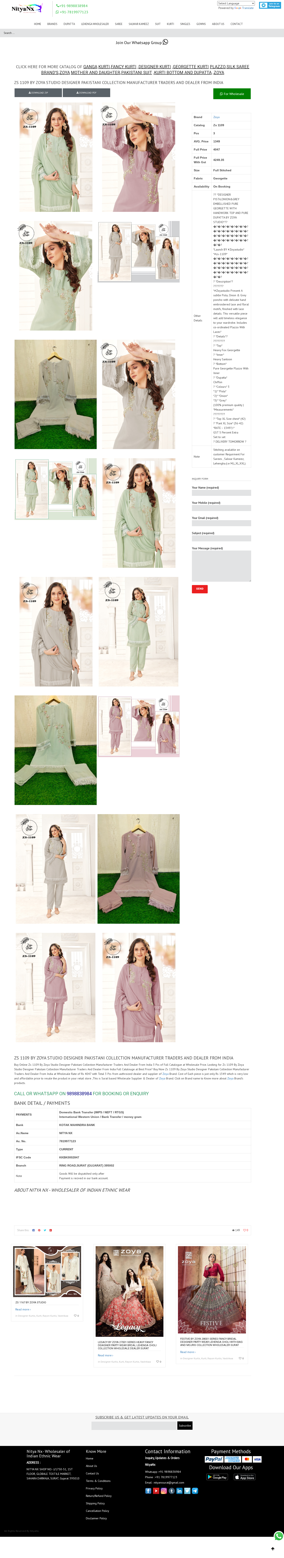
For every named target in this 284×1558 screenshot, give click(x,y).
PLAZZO (218, 66)
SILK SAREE (238, 66)
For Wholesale (233, 94)
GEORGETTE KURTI (191, 66)
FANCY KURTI (123, 66)
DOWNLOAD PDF (87, 92)
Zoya (216, 117)
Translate (248, 8)
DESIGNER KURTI (154, 66)
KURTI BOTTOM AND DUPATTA (183, 72)
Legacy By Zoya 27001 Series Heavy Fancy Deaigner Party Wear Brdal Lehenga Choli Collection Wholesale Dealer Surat (127, 1345)
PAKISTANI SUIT (136, 72)
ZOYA (64, 72)
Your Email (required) (205, 518)
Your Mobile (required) (206, 503)
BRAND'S (49, 72)
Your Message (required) (207, 548)
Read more (22, 1309)
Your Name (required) (205, 487)
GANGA (90, 66)
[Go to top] (273, 1549)
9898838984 (79, 1093)
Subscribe (185, 1425)
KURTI (104, 66)
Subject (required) (203, 533)
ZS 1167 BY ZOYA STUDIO (30, 1302)
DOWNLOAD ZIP (39, 92)
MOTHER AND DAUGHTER (95, 72)
